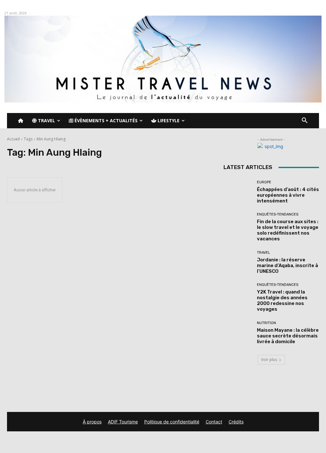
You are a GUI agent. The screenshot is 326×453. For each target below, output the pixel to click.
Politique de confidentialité (171, 421)
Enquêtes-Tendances (277, 214)
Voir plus (269, 359)
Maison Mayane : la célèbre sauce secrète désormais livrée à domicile (288, 335)
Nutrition (266, 323)
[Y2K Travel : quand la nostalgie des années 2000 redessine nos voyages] (237, 297)
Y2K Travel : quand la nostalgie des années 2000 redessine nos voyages (282, 300)
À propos (92, 421)
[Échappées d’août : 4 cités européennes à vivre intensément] (237, 192)
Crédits (236, 421)
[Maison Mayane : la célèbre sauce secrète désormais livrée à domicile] (237, 332)
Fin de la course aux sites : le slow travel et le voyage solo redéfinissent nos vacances (287, 230)
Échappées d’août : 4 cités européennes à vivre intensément (288, 195)
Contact (214, 421)
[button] (304, 120)
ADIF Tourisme (123, 421)
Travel (263, 252)
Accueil (13, 139)
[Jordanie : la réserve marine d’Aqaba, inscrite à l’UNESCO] (237, 262)
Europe (264, 182)
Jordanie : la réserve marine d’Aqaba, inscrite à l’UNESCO (287, 265)
